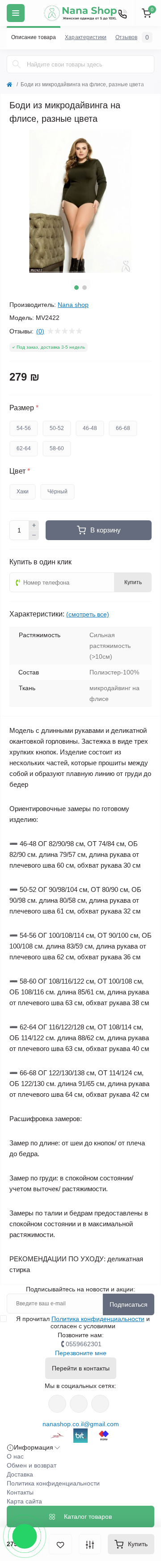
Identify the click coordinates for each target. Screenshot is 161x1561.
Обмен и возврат (31, 1465)
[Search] (16, 64)
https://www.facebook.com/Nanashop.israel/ (57, 1404)
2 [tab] (84, 287)
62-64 (24, 448)
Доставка (20, 1474)
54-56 (24, 428)
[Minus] (34, 536)
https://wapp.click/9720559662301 (100, 1404)
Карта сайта (24, 1501)
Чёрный (57, 491)
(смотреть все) (87, 614)
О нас (15, 1456)
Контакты (20, 1492)
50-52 (57, 428)
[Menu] (16, 13)
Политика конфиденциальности (97, 1318)
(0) (40, 331)
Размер (23, 408)
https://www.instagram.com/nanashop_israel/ (79, 1404)
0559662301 (84, 1344)
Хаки (23, 491)
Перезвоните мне (80, 1353)
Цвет (19, 471)
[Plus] (34, 525)
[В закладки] (60, 1544)
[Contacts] (122, 13)
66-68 (123, 428)
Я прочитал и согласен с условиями (83, 1322)
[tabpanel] (80, 201)
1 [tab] (76, 287)
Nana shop (73, 304)
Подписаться (129, 1304)
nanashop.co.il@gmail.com (80, 1424)
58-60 (57, 448)
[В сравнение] (90, 1544)
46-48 (90, 428)
